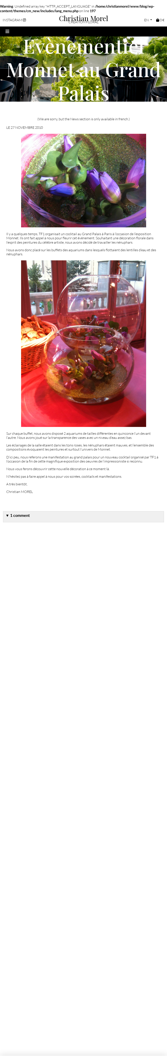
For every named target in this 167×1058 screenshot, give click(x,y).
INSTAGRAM (13, 20)
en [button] (146, 20)
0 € (161, 20)
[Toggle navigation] (7, 31)
